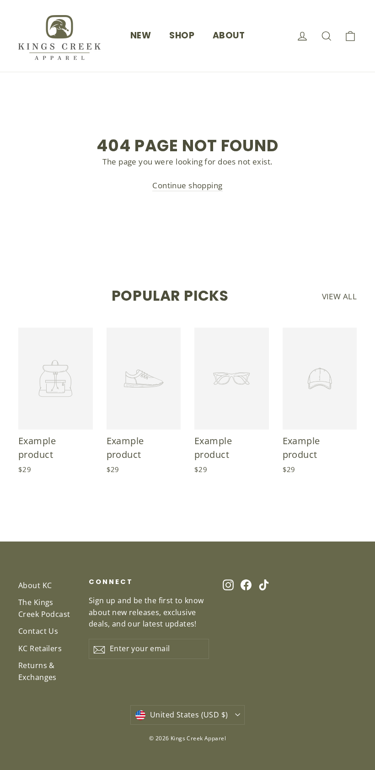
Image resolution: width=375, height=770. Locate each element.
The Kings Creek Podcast (44, 608)
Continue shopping (187, 185)
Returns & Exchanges (37, 671)
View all (339, 296)
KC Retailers (40, 648)
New (140, 35)
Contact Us (38, 631)
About (229, 35)
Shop (181, 35)
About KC (35, 585)
